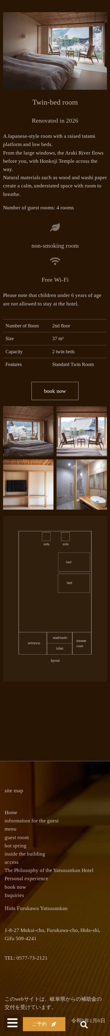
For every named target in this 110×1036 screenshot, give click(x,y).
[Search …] (82, 1025)
